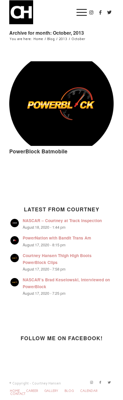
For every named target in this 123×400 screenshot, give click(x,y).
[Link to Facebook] (100, 12)
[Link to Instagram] (91, 12)
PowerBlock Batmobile (38, 151)
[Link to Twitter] (109, 12)
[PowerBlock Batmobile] (61, 103)
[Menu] (78, 12)
